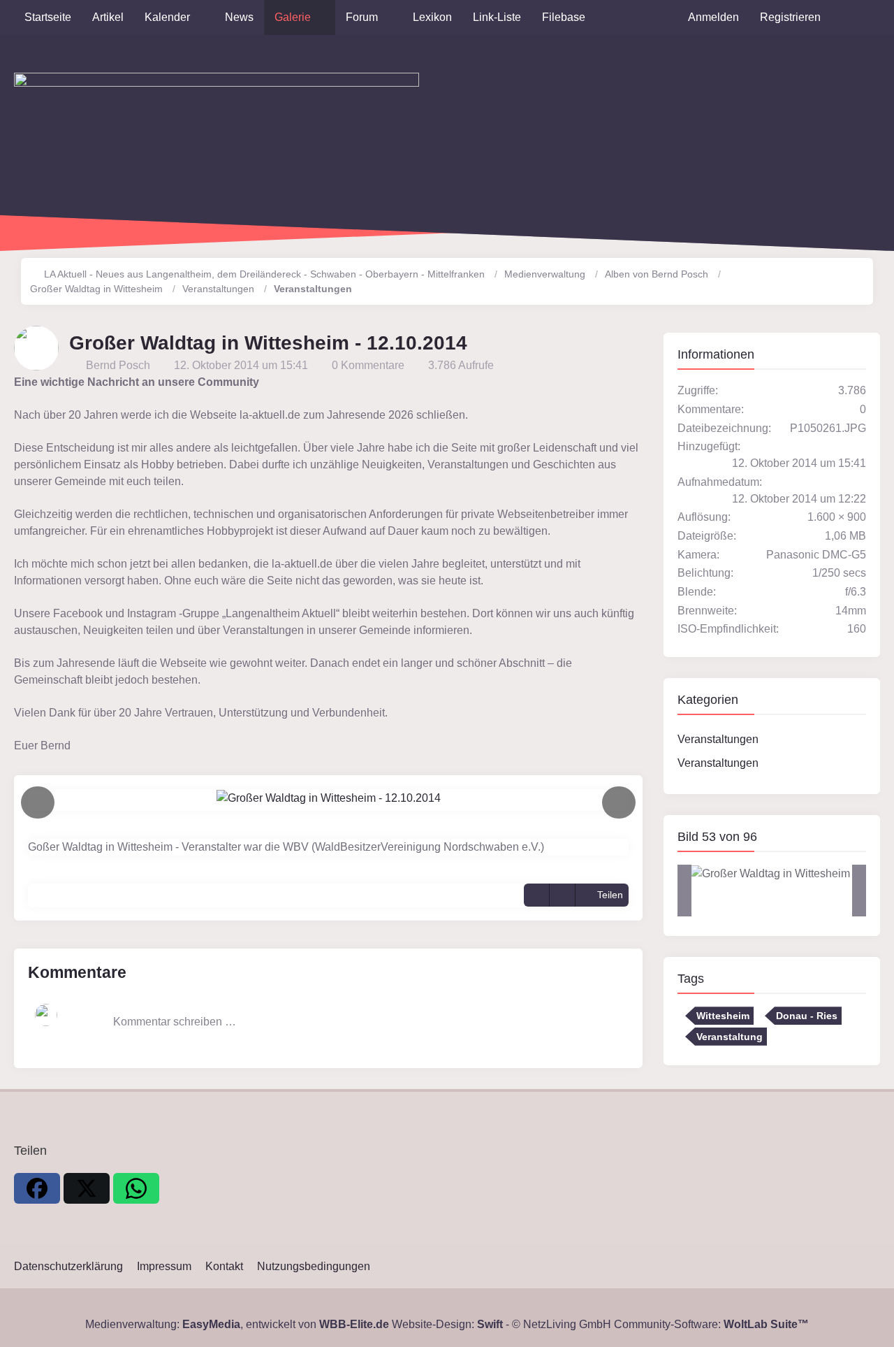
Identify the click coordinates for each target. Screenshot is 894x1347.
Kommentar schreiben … (174, 1022)
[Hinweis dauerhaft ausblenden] (636, 382)
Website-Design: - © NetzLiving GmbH (501, 1324)
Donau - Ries (806, 1015)
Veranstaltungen (718, 739)
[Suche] (855, 17)
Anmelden (713, 17)
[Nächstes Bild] (619, 802)
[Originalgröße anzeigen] (536, 895)
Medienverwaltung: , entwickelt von (237, 1324)
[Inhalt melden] (562, 895)
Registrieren (790, 17)
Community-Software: (711, 1324)
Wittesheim (722, 1015)
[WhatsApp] (136, 1188)
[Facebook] (37, 1188)
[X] (87, 1188)
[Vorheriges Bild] (37, 802)
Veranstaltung (729, 1036)
